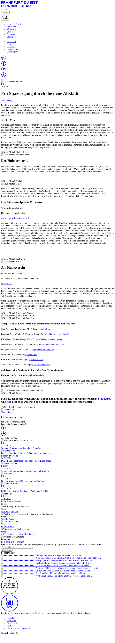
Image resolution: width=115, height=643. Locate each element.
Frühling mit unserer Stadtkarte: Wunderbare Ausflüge (25, 491)
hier (9, 401)
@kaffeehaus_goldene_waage (49, 339)
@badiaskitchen (36, 359)
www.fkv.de (6, 283)
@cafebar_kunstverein (40, 364)
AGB (9, 625)
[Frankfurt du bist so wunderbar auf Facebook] (3, 65)
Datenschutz (12, 623)
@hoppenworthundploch (43, 349)
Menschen (11, 29)
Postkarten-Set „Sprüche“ (12, 542)
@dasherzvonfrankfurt (40, 329)
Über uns (11, 46)
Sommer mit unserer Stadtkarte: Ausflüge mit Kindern (25, 471)
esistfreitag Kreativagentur (18, 628)
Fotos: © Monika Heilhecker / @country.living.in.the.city (26, 453)
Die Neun (11, 34)
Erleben (10, 32)
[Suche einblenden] (5, 17)
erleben (18, 407)
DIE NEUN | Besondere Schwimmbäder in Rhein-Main (26, 461)
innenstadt (30, 407)
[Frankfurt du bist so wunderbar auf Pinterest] (3, 71)
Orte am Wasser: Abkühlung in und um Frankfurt (23, 481)
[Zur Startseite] (19, 6)
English (10, 37)
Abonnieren (6, 550)
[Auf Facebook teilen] (3, 430)
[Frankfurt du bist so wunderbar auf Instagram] (3, 59)
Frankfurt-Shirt (7, 526)
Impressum (11, 620)
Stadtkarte (104, 398)
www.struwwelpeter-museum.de (15, 218)
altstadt (11, 407)
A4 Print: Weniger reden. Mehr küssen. (18, 534)
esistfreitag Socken (9, 511)
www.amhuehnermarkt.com (51, 344)
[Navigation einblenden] (2, 79)
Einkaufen (11, 26)
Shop (9, 44)
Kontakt (10, 618)
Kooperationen (13, 49)
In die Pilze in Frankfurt (11, 501)
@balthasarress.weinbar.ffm (57, 334)
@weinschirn (31, 354)
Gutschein (11, 41)
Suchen (5, 12)
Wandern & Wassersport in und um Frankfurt (21, 448)
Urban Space (12, 51)
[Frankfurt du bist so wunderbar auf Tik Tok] (3, 76)
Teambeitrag (6, 100)
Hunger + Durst (14, 24)
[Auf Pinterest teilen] (3, 435)
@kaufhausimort (37, 375)
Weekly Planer (7, 519)
